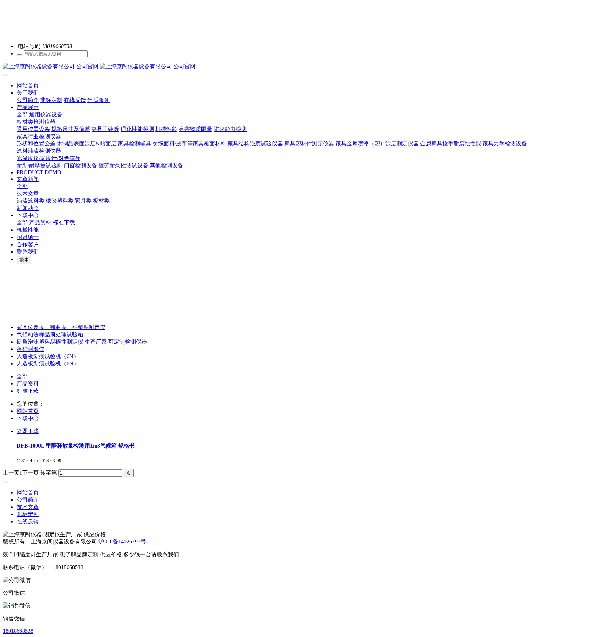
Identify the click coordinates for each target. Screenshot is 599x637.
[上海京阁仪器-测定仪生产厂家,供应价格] (299, 66)
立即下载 (28, 431)
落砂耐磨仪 (30, 349)
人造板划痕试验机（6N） (48, 356)
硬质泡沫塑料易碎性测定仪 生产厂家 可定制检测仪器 (82, 342)
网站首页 (28, 85)
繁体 (23, 259)
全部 (22, 114)
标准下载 (28, 391)
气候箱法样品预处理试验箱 (50, 334)
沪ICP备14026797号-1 (124, 542)
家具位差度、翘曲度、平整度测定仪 (61, 327)
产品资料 (28, 384)
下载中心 (28, 418)
